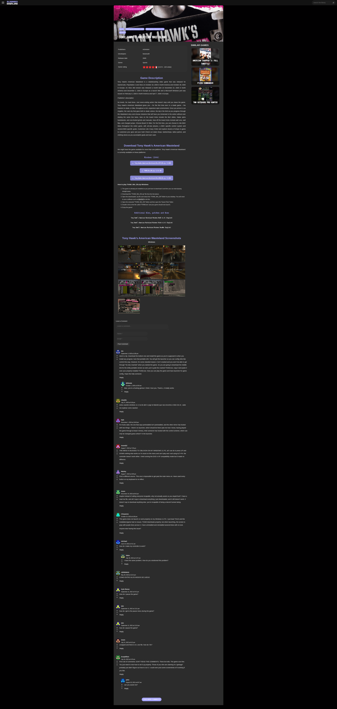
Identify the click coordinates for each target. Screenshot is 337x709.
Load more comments (151, 699)
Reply (122, 377)
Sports (122, 29)
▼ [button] (117, 359)
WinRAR (141, 199)
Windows (122, 32)
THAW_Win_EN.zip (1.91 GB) (153, 171)
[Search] (333, 3)
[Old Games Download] (12, 2)
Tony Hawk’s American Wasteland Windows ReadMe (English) (151, 227)
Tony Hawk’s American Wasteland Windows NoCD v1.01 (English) (151, 218)
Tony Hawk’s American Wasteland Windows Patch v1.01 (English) (152, 223)
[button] (3, 2)
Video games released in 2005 (135, 29)
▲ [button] (117, 355)
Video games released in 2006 (155, 29)
